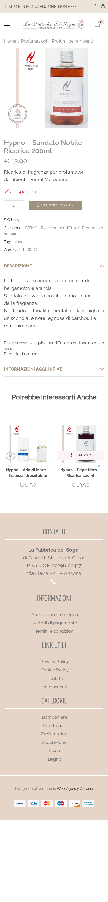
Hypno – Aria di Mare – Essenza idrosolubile (27, 472)
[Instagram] (103, 6)
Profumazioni (34, 41)
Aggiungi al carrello (57, 205)
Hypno (18, 241)
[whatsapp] (35, 250)
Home (10, 41)
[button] (99, 465)
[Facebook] (95, 6)
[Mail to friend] (29, 250)
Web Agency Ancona (75, 789)
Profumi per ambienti (72, 41)
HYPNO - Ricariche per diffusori (51, 228)
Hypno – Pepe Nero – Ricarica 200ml (80, 472)
